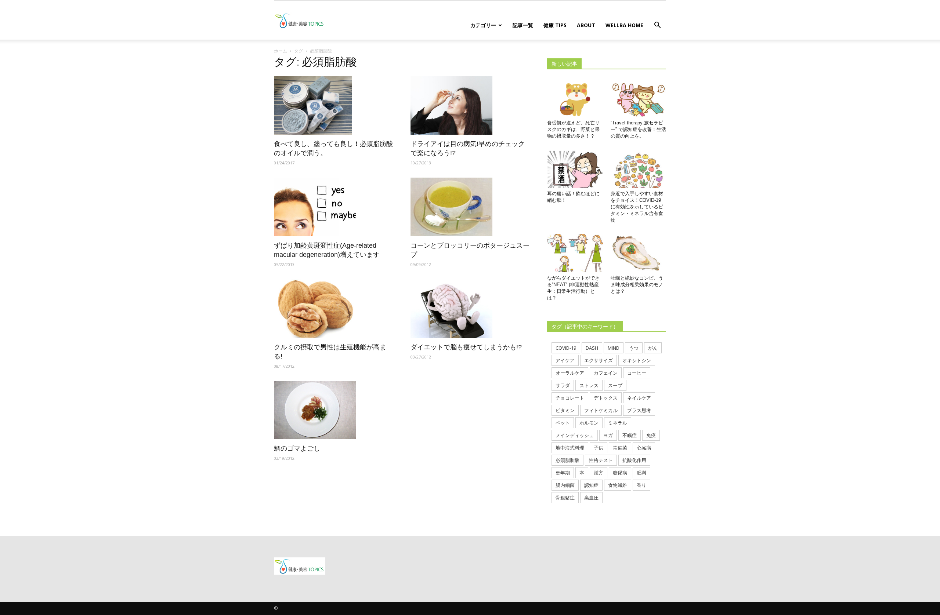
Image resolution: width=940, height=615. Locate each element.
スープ (615, 385)
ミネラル (617, 422)
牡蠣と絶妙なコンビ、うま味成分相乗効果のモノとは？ (637, 284)
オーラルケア (570, 373)
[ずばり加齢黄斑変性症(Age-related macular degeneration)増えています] (333, 207)
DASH (592, 348)
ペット (563, 422)
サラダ (563, 385)
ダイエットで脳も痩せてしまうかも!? (466, 347)
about (586, 25)
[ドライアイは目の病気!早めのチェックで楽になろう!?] (470, 105)
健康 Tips (555, 25)
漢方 (598, 472)
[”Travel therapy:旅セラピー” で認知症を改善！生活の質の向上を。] (638, 98)
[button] (657, 25)
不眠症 (629, 435)
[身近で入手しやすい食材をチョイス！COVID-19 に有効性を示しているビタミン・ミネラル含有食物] (638, 169)
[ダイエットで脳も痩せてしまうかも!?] (470, 308)
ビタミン (565, 410)
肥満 (641, 472)
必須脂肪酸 (567, 460)
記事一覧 (523, 25)
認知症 (591, 485)
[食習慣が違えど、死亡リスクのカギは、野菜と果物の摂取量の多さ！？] (575, 98)
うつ (634, 348)
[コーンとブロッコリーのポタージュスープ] (470, 207)
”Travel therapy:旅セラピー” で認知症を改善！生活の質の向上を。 (638, 129)
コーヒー (636, 373)
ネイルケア (639, 397)
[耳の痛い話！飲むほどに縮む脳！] (575, 169)
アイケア (565, 360)
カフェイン (606, 373)
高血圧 (591, 497)
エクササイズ (598, 360)
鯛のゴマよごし (297, 448)
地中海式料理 (570, 447)
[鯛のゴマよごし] (333, 410)
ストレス (589, 385)
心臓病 (644, 447)
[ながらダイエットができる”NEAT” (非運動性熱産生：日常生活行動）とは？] (575, 253)
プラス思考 (639, 410)
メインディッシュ (575, 435)
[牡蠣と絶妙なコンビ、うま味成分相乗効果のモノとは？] (638, 253)
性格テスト (601, 460)
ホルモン (589, 422)
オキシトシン (636, 360)
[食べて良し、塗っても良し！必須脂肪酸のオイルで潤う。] (333, 105)
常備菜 (620, 447)
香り (641, 485)
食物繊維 (617, 485)
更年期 (563, 472)
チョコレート (570, 397)
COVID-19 (566, 348)
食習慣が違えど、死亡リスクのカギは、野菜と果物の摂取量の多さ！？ (573, 129)
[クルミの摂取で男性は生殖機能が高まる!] (333, 308)
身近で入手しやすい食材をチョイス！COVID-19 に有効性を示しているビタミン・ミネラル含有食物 (637, 207)
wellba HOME (624, 25)
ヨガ (608, 435)
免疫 (651, 435)
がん (653, 348)
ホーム (280, 51)
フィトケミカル (601, 410)
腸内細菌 (565, 485)
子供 (598, 447)
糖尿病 (620, 472)
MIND (613, 348)
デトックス (606, 397)
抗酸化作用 (634, 460)
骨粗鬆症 (565, 497)
